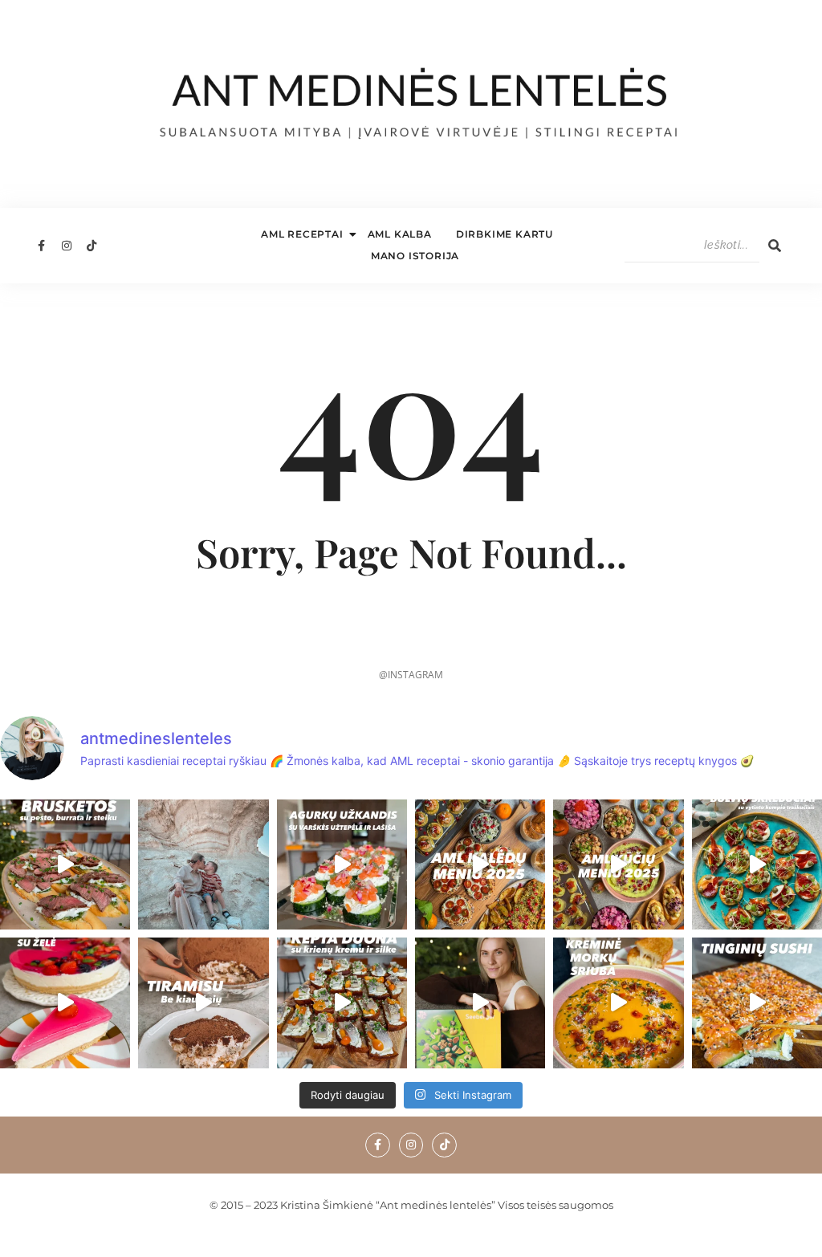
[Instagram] (66, 245)
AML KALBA (400, 234)
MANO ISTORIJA (415, 256)
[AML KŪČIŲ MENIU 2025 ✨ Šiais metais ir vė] (618, 864)
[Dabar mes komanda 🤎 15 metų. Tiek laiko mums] (203, 864)
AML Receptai (302, 234)
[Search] (774, 245)
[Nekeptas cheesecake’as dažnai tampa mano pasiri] (65, 1003)
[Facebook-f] (41, 245)
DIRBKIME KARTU (504, 234)
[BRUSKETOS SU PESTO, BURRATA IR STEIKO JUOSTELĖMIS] (65, 864)
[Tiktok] (91, 245)
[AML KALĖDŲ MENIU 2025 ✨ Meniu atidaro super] (480, 864)
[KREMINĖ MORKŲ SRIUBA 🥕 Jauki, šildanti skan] (618, 1003)
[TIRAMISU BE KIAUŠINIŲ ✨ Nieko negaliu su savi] (203, 1003)
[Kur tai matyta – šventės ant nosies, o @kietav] (342, 864)
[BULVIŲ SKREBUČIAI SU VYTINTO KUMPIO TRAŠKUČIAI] (757, 864)
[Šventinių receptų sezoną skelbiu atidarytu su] (342, 1003)
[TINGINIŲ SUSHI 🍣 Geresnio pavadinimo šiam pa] (757, 1003)
